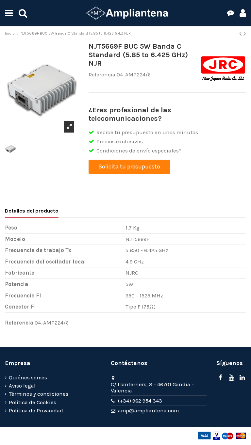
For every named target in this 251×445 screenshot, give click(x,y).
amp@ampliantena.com (148, 410)
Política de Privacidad (36, 410)
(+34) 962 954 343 (140, 401)
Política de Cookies (32, 402)
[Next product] (244, 34)
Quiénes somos (28, 377)
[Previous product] (241, 34)
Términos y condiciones (38, 394)
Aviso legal (22, 386)
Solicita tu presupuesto (129, 166)
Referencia (102, 75)
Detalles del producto (32, 211)
